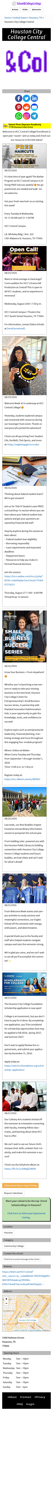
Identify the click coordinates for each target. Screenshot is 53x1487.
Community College (14, 1246)
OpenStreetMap (35, 1330)
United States (20, 17)
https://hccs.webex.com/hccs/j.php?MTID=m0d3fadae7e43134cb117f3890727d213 (23, 580)
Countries (37, 10)
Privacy (40, 1397)
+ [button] (6, 1299)
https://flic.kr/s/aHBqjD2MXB (20, 1168)
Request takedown (13, 1193)
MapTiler (24, 1330)
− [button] (6, 1303)
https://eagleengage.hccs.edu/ (23, 444)
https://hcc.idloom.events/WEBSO (22, 779)
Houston (8, 1232)
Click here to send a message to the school (21, 1259)
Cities (26, 10)
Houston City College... (28, 1320)
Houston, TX (35, 17)
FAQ (20, 1404)
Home (16, 10)
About (13, 1397)
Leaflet (16, 1330)
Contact (26, 1397)
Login (30, 1404)
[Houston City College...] (27, 1314)
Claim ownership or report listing (20, 1185)
